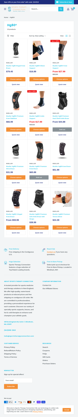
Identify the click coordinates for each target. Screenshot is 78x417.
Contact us (51, 252)
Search (45, 347)
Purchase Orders (49, 363)
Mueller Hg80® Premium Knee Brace (38, 168)
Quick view (16, 84)
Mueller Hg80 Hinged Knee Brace (15, 67)
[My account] (68, 9)
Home (6, 17)
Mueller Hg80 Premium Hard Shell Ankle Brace (61, 117)
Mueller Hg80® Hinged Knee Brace (14, 215)
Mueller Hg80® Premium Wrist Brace (14, 168)
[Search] (60, 9)
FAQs (45, 354)
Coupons (46, 350)
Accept (66, 410)
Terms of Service (10, 357)
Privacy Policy (9, 347)
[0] (72, 9)
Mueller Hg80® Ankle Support (36, 117)
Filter (12, 36)
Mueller (9, 63)
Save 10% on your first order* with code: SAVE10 (21, 2)
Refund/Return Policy (12, 350)
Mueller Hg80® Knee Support (60, 67)
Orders (45, 360)
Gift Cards (46, 357)
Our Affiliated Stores (50, 288)
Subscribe (11, 386)
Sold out (62, 129)
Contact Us (47, 285)
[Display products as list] (70, 36)
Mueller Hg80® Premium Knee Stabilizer (14, 117)
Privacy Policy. (37, 411)
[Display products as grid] (66, 36)
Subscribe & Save (66, 2)
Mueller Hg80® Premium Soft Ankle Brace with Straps (38, 216)
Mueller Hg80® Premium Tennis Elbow (61, 215)
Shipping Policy (10, 354)
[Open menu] (5, 9)
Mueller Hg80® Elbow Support (37, 67)
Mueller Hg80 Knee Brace (62, 166)
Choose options (15, 79)
